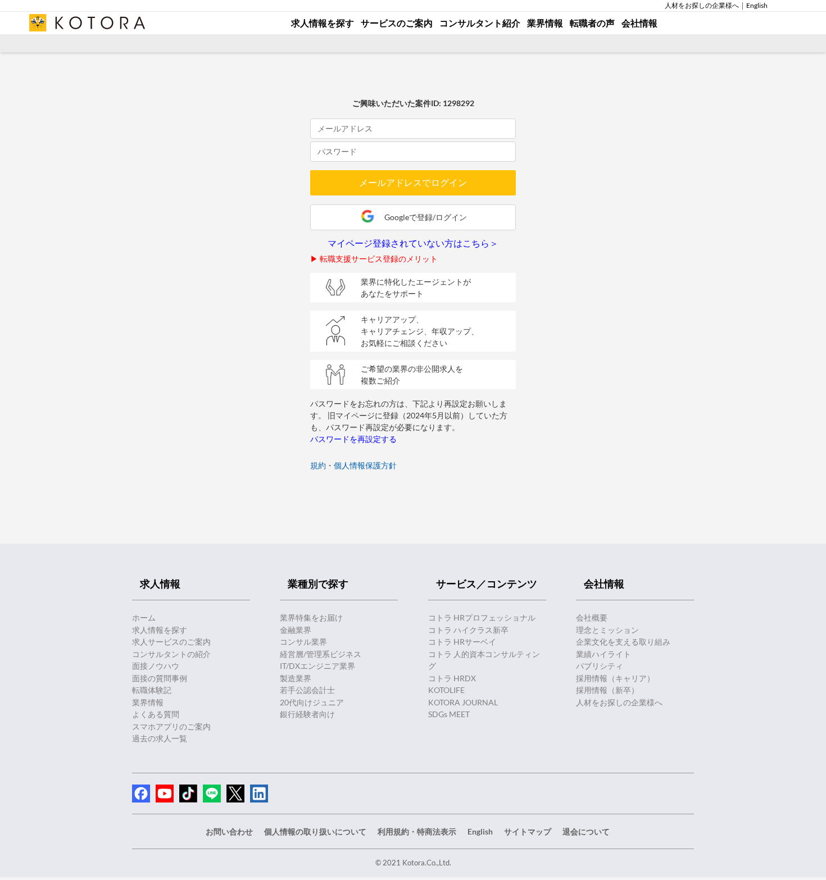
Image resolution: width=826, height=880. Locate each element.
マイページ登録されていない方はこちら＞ (413, 243)
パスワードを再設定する (353, 439)
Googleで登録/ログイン (425, 217)
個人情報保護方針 (365, 465)
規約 (318, 465)
